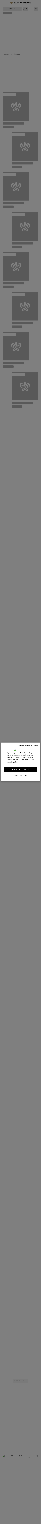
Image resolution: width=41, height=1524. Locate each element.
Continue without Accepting (27, 745)
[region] (20, 762)
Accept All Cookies (20, 769)
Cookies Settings (20, 775)
